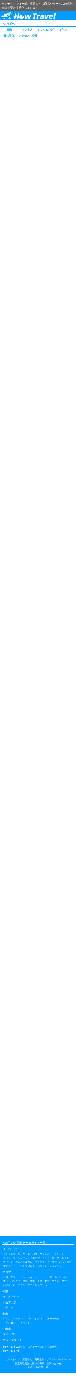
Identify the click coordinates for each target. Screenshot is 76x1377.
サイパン (18, 1318)
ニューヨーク (52, 1318)
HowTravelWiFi (11, 1350)
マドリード (9, 1265)
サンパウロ (9, 1333)
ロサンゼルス (10, 1322)
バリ (37, 1277)
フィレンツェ (20, 1257)
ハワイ (28, 1318)
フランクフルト (26, 1265)
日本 (5, 1277)
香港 (32, 1280)
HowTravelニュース (14, 1346)
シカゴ (38, 1318)
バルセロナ (65, 1261)
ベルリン (42, 1265)
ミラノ (45, 1257)
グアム (7, 1318)
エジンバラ (46, 1253)
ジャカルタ (26, 1277)
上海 (39, 1280)
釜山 (5, 1280)
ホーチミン (19, 1285)
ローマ (55, 1257)
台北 (25, 1280)
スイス (65, 1257)
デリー (14, 1277)
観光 (9, 29)
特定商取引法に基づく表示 (29, 1363)
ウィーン (8, 1261)
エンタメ (27, 29)
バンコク (15, 1280)
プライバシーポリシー (59, 1359)
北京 (47, 1280)
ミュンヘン (55, 1265)
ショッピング (46, 29)
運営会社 (27, 1359)
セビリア (52, 1261)
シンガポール (9, 23)
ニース (26, 1253)
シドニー (8, 1307)
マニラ (65, 1280)
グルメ (64, 29)
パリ (34, 1253)
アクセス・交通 (28, 35)
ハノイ (7, 1285)
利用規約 (39, 1359)
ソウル (62, 1277)
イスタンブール (11, 1296)
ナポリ (7, 1257)
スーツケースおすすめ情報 (42, 1346)
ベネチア (35, 1257)
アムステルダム (23, 1261)
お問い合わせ (54, 1363)
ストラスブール (11, 1253)
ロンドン (59, 1253)
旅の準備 (9, 35)
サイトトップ (12, 1359)
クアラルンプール (37, 1285)
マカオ (55, 1280)
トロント (25, 1322)
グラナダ (40, 1261)
